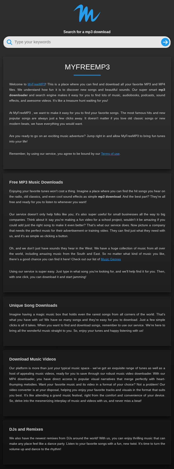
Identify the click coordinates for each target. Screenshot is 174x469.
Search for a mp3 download (87, 32)
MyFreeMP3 (36, 84)
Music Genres (111, 259)
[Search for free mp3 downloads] (165, 42)
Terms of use (110, 153)
